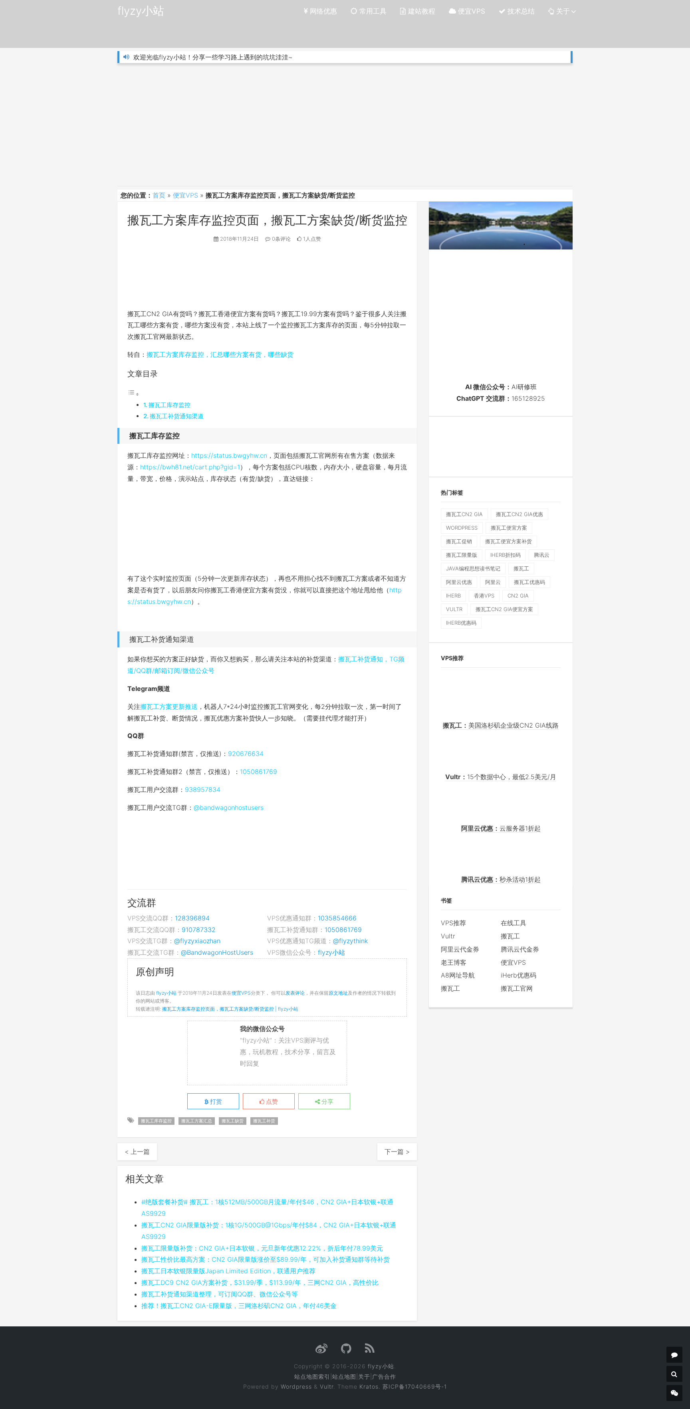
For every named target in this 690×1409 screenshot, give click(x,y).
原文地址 (338, 993)
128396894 (192, 918)
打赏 (215, 1101)
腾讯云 (541, 555)
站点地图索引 (312, 1376)
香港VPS (484, 595)
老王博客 (453, 962)
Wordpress (296, 1386)
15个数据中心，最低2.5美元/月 (500, 777)
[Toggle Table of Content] (133, 394)
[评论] (674, 1355)
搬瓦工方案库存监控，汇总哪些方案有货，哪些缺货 (220, 354)
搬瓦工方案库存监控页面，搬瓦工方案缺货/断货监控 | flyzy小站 (230, 1009)
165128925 (528, 398)
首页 (159, 195)
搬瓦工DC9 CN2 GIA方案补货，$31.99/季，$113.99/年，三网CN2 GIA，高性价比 (260, 1282)
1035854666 (337, 918)
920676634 (246, 754)
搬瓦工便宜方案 (509, 527)
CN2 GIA (518, 595)
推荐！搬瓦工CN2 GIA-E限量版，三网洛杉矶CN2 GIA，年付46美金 (239, 1306)
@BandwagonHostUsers (217, 952)
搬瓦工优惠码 (529, 582)
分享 (326, 1101)
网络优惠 (322, 11)
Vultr (448, 936)
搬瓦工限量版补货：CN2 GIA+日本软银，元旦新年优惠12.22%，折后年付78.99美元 (262, 1248)
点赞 (271, 1101)
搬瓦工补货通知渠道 (177, 416)
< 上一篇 (137, 1152)
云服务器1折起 (501, 828)
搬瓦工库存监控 (169, 405)
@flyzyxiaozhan (197, 941)
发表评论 (295, 993)
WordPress (462, 527)
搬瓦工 (521, 568)
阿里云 (493, 582)
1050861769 (258, 772)
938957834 (202, 790)
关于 (562, 11)
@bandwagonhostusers (229, 807)
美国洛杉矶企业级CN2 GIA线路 (501, 725)
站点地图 (344, 1376)
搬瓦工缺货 (233, 1121)
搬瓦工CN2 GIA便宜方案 (504, 609)
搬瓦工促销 (459, 541)
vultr (454, 609)
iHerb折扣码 (505, 555)
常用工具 (372, 11)
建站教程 (420, 11)
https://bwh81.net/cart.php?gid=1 (190, 467)
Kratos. (370, 1386)
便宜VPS (470, 11)
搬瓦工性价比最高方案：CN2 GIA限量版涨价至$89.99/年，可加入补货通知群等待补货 (265, 1259)
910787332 (199, 930)
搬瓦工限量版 (461, 555)
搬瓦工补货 (264, 1121)
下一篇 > (397, 1152)
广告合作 (384, 1376)
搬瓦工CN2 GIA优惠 (519, 514)
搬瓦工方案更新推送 (169, 706)
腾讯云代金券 (520, 949)
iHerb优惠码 (461, 622)
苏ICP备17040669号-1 (415, 1386)
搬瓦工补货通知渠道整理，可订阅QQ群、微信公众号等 (219, 1294)
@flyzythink (350, 941)
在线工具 (513, 923)
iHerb (453, 595)
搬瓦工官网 (517, 988)
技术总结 (520, 11)
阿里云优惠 (459, 582)
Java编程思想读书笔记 (473, 568)
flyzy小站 (140, 11)
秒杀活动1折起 (501, 879)
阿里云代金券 (460, 949)
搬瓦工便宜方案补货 (508, 541)
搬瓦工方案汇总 (196, 1121)
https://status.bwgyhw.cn (229, 455)
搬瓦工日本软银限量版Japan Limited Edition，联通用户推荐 (228, 1271)
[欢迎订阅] (370, 1351)
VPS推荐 (453, 923)
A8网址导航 (458, 975)
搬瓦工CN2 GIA (464, 514)
